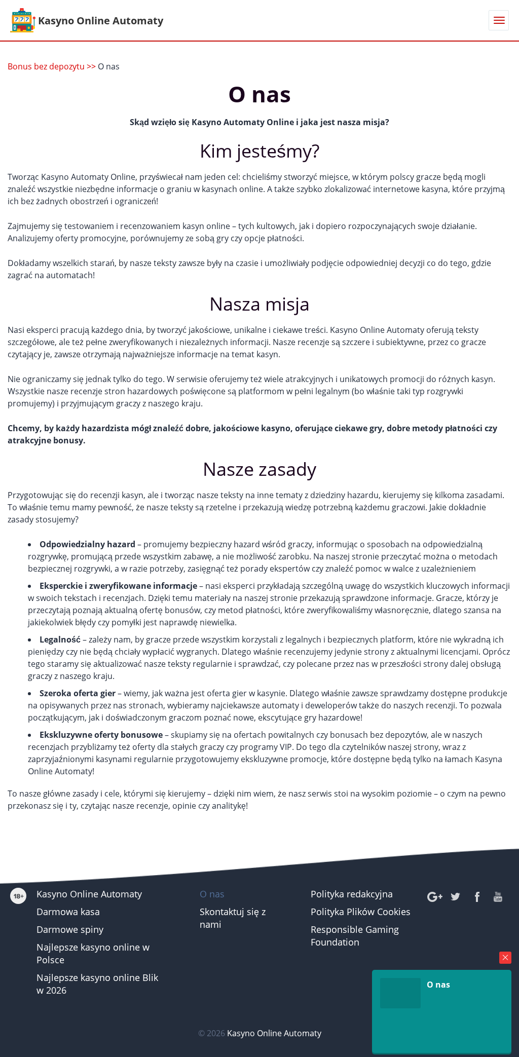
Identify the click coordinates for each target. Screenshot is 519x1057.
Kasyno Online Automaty (89, 894)
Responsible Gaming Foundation (355, 935)
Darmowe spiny (69, 929)
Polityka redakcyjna (352, 894)
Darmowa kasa (68, 911)
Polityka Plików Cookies (361, 911)
